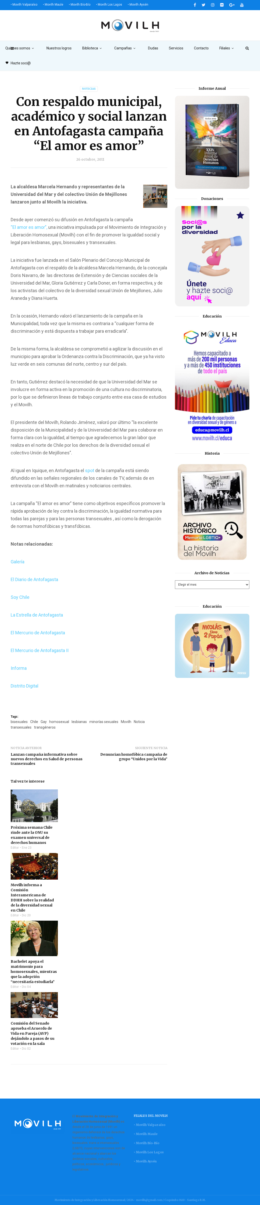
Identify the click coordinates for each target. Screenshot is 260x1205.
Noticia (139, 722)
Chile (34, 722)
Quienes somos (17, 48)
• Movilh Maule (53, 4)
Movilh (126, 722)
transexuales (21, 727)
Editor (15, 847)
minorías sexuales (103, 722)
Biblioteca (90, 48)
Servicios (176, 48)
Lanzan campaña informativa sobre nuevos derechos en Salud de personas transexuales (47, 759)
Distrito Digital (24, 686)
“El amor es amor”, (29, 227)
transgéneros (45, 727)
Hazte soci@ (18, 63)
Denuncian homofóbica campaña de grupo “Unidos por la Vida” (133, 756)
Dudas (153, 48)
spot (90, 470)
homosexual (59, 722)
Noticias (89, 88)
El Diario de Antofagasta (34, 579)
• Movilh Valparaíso (24, 4)
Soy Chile (20, 597)
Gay (44, 722)
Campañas (123, 48)
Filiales (224, 48)
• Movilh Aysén (138, 4)
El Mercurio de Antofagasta (38, 632)
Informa (19, 668)
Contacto (201, 48)
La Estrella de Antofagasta (37, 615)
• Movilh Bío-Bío (79, 4)
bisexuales (19, 722)
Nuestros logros (59, 48)
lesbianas (79, 722)
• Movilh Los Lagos (109, 4)
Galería (17, 561)
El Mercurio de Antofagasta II (40, 650)
